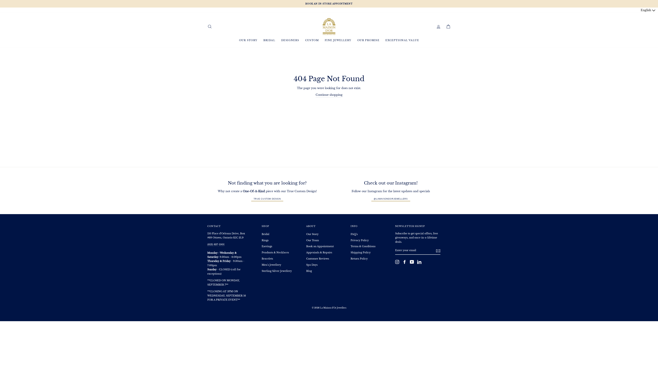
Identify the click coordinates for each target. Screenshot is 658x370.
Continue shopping (329, 94)
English (646, 10)
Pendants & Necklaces (275, 252)
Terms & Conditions (363, 246)
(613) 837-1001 (215, 244)
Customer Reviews (317, 258)
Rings (265, 240)
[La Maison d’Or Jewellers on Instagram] (397, 262)
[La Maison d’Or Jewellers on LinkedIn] (419, 262)
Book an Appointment (320, 246)
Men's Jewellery (271, 264)
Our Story (248, 40)
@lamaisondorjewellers (391, 199)
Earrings (267, 246)
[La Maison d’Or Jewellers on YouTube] (412, 262)
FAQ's (354, 234)
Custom (312, 40)
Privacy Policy (360, 240)
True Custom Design (267, 199)
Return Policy (359, 258)
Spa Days (312, 264)
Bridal (269, 40)
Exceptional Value (402, 40)
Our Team (312, 240)
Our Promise (368, 40)
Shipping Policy (361, 252)
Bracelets (267, 258)
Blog (309, 271)
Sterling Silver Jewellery (277, 271)
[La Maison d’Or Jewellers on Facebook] (405, 262)
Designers (290, 40)
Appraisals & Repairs (319, 252)
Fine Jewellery (338, 40)
